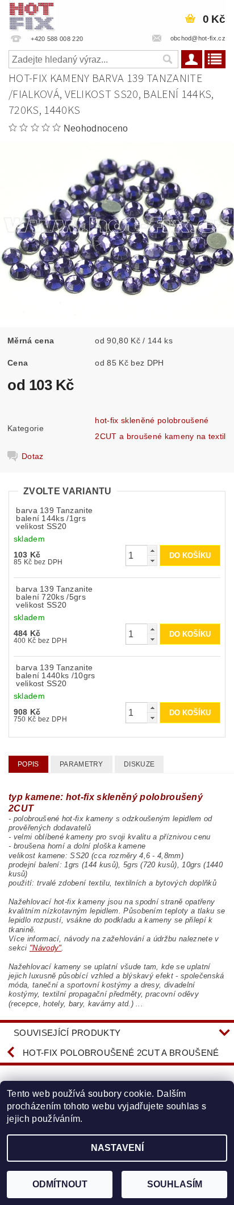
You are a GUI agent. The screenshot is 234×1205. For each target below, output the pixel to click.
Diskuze (139, 764)
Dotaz (33, 456)
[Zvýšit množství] (152, 550)
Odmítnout (59, 1184)
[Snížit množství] (152, 560)
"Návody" (46, 948)
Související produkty (67, 1033)
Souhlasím (174, 1184)
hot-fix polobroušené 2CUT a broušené (121, 1053)
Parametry (81, 764)
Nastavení (117, 1148)
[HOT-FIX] (32, 15)
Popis (28, 764)
